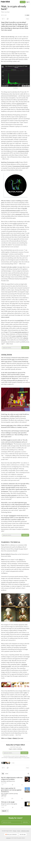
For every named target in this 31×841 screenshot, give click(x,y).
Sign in (28, 2)
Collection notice (25, 831)
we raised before (19, 320)
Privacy (14, 831)
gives (25, 503)
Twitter (9, 738)
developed (12, 516)
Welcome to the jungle (8, 802)
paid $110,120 (20, 104)
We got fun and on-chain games (9, 804)
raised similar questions (20, 332)
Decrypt (13, 52)
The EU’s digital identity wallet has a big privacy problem (11, 778)
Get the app (23, 834)
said (27, 431)
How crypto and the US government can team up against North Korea (11, 789)
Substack (8, 838)
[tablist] (5, 773)
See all (4, 811)
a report (22, 491)
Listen (27, 15)
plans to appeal (5, 317)
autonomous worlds (23, 151)
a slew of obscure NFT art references (13, 380)
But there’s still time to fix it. (8, 781)
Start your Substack (12, 834)
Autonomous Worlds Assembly (21, 166)
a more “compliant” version (19, 336)
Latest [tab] (6, 773)
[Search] (28, 773)
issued (8, 440)
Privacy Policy (26, 757)
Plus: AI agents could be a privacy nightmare (9, 794)
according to (4, 418)
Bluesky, (15, 738)
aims (13, 360)
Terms (18, 831)
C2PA (25, 693)
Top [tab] (3, 773)
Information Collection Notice (15, 757)
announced (18, 214)
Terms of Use (22, 756)
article (15, 223)
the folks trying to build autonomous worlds (14, 209)
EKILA (21, 560)
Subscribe (22, 2)
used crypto (9, 425)
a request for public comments (13, 494)
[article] (15, 781)
